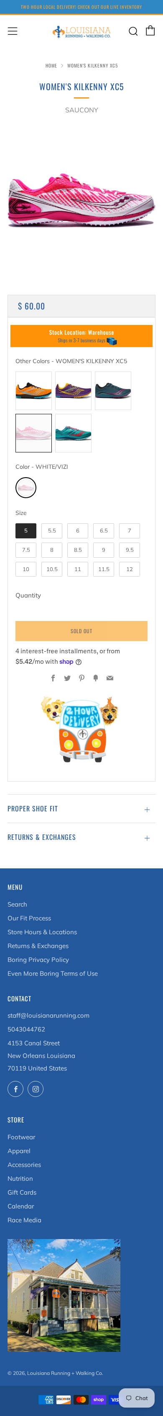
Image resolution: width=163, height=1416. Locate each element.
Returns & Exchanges (38, 946)
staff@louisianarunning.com (48, 1015)
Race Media (24, 1220)
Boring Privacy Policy (38, 960)
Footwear (21, 1137)
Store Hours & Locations (42, 932)
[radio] (33, 391)
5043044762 (26, 1029)
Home (51, 65)
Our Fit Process (29, 918)
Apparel (19, 1151)
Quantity (28, 595)
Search (17, 904)
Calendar (21, 1206)
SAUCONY (81, 110)
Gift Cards (22, 1192)
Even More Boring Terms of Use (53, 973)
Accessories (24, 1165)
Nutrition (20, 1178)
